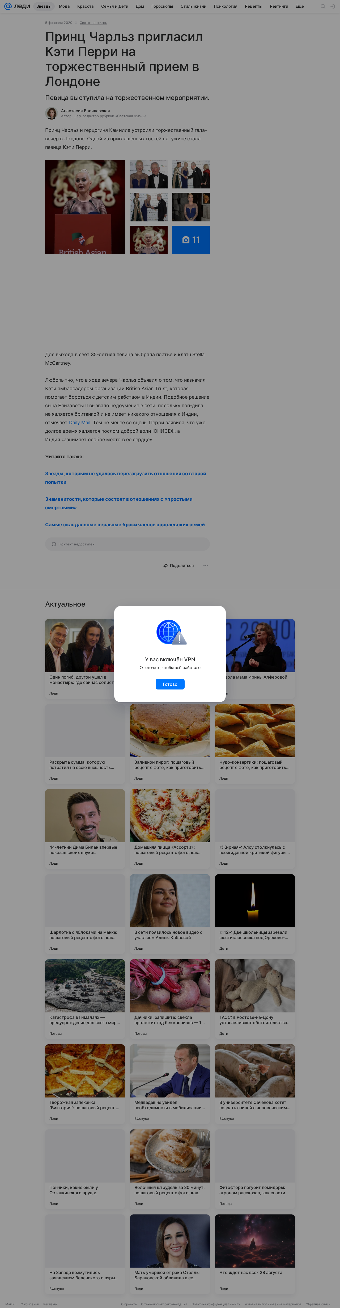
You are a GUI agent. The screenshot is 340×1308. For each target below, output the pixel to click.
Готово (170, 684)
